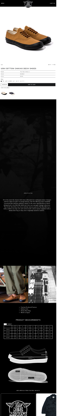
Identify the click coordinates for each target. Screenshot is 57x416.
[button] (28, 35)
